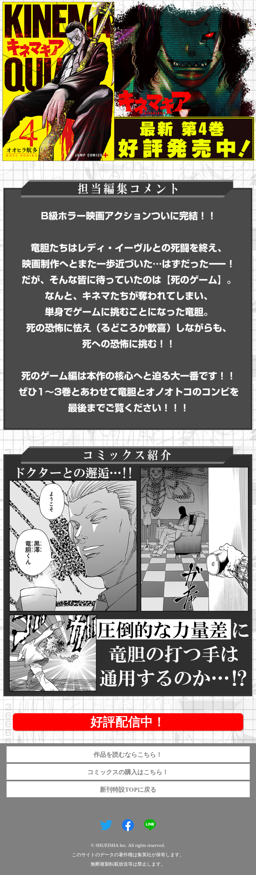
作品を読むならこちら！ (128, 754)
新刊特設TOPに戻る (128, 789)
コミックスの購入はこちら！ (128, 772)
